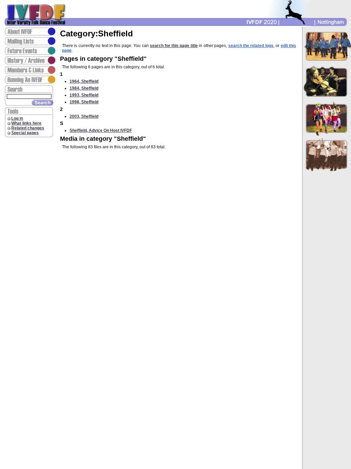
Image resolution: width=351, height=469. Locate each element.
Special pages (25, 132)
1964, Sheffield (84, 81)
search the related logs (251, 45)
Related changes (27, 128)
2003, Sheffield (84, 116)
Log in (17, 118)
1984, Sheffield (84, 88)
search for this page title (174, 45)
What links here (26, 123)
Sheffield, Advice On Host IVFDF (101, 130)
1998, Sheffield (84, 102)
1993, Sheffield (84, 95)
